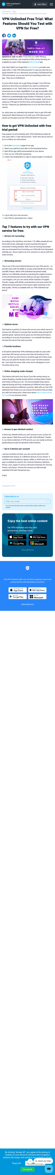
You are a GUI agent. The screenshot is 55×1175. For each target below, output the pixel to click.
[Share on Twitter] (9, 35)
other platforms (27, 550)
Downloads (16, 145)
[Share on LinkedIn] (14, 35)
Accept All (27, 1169)
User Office (41, 4)
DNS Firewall (34, 62)
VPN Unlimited (33, 67)
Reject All (16, 1163)
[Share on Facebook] (4, 35)
